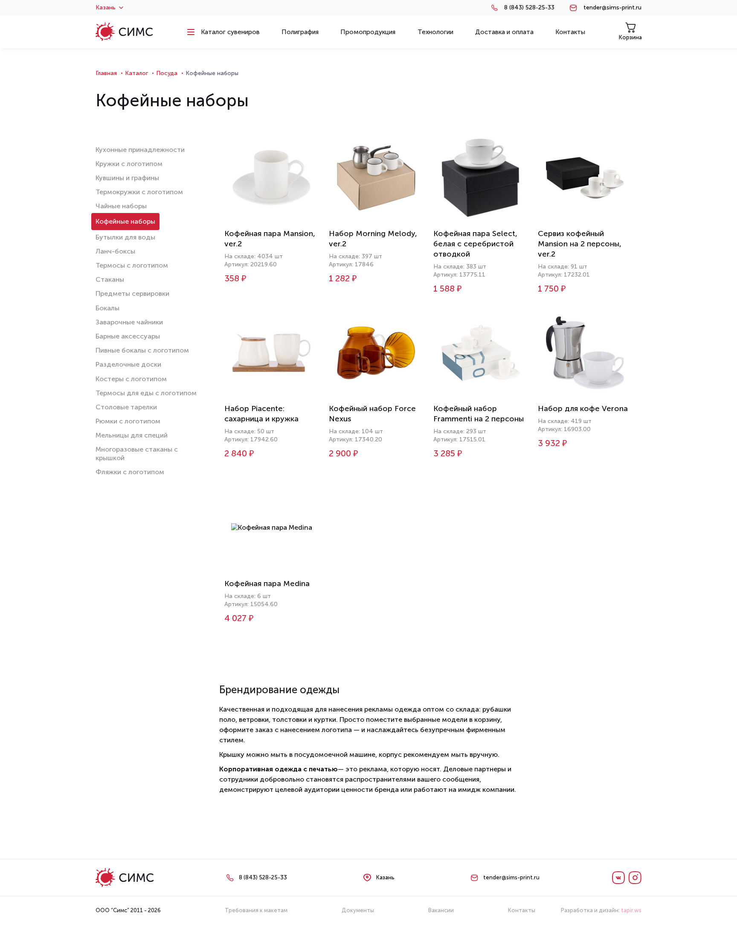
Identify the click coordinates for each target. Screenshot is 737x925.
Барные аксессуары (128, 336)
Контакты (521, 910)
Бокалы (107, 308)
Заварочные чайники (129, 322)
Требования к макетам (256, 910)
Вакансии (441, 910)
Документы (358, 910)
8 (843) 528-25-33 (529, 7)
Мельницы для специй (132, 435)
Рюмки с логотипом (128, 421)
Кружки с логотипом (129, 164)
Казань (106, 7)
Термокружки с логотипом (139, 192)
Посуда (166, 73)
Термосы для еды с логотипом (146, 393)
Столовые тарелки (126, 407)
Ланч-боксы (115, 251)
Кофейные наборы (125, 221)
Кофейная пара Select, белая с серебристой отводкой (475, 244)
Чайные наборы (121, 206)
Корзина (630, 37)
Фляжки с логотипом (130, 472)
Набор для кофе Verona (583, 408)
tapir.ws (631, 910)
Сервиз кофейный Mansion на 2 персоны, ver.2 (579, 244)
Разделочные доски (128, 364)
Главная (106, 73)
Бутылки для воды (125, 237)
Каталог (136, 73)
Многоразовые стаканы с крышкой (137, 453)
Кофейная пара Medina (267, 583)
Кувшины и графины (127, 178)
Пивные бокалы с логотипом (142, 350)
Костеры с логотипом (131, 379)
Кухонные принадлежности (140, 150)
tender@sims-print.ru (612, 7)
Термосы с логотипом (132, 265)
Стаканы (110, 279)
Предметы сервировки (132, 293)
